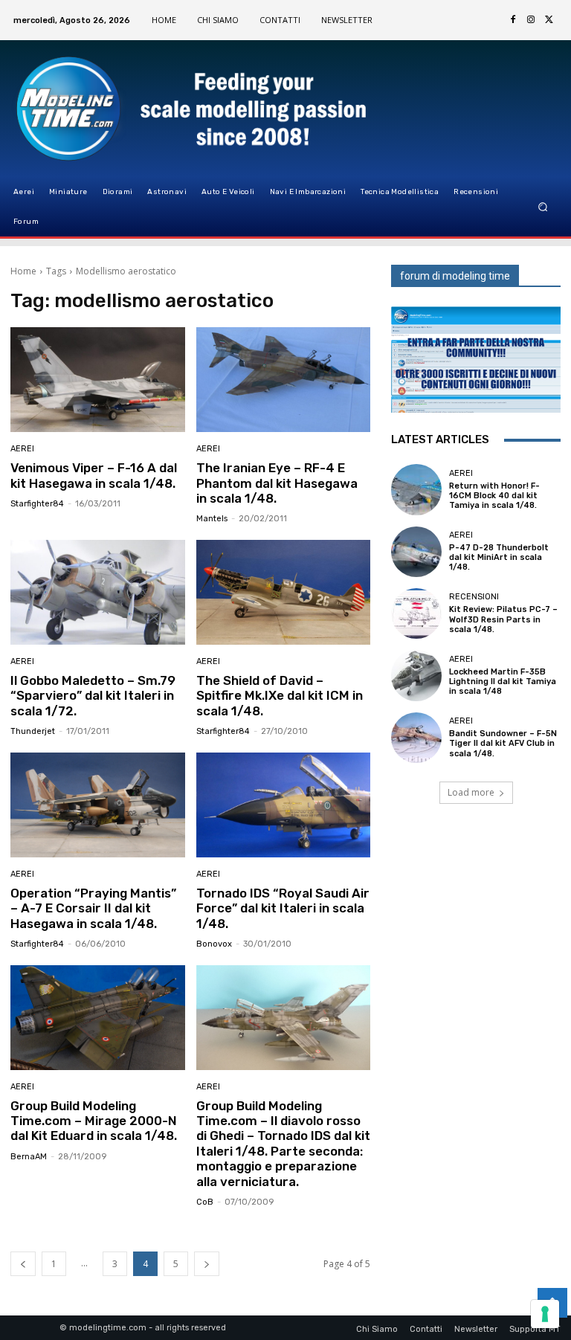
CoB (204, 1202)
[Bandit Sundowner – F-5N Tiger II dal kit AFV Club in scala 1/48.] (416, 737)
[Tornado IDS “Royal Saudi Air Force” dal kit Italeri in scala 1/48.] (283, 805)
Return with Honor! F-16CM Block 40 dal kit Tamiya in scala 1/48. (494, 495)
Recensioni (474, 597)
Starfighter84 (37, 504)
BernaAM (28, 1157)
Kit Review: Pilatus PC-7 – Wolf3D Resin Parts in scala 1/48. (503, 619)
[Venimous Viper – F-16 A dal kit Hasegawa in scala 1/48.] (97, 379)
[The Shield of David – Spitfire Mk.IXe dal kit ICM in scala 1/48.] (283, 592)
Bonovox (214, 944)
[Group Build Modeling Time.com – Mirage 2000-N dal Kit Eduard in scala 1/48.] (97, 1017)
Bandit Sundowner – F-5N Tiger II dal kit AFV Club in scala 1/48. (503, 743)
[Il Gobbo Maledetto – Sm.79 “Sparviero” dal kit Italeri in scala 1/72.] (97, 592)
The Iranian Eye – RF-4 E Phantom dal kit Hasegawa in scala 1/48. (277, 483)
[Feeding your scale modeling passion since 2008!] (85, 109)
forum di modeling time (455, 276)
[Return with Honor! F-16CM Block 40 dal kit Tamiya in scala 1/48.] (416, 489)
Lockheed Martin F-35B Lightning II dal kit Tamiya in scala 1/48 (502, 681)
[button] (543, 207)
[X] (549, 20)
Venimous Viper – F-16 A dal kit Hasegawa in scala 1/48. (93, 475)
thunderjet (32, 731)
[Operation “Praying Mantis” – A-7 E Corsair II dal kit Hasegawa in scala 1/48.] (97, 805)
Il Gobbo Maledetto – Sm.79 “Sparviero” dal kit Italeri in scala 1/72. (92, 695)
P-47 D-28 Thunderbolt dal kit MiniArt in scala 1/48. (499, 557)
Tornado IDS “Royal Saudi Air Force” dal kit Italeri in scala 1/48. (283, 908)
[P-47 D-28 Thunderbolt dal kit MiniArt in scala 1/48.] (416, 551)
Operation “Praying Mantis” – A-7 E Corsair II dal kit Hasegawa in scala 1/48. (93, 908)
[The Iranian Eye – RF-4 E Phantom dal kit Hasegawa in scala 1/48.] (283, 379)
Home (23, 271)
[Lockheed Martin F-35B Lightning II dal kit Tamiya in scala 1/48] (416, 675)
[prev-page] (23, 1264)
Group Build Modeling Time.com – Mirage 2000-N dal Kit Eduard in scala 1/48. (93, 1121)
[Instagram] (531, 20)
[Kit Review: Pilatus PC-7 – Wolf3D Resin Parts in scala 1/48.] (416, 613)
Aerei (22, 449)
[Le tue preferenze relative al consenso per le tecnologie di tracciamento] (545, 1314)
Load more (471, 792)
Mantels (212, 519)
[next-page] (206, 1264)
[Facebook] (513, 20)
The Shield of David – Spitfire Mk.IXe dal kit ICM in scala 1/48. (279, 695)
